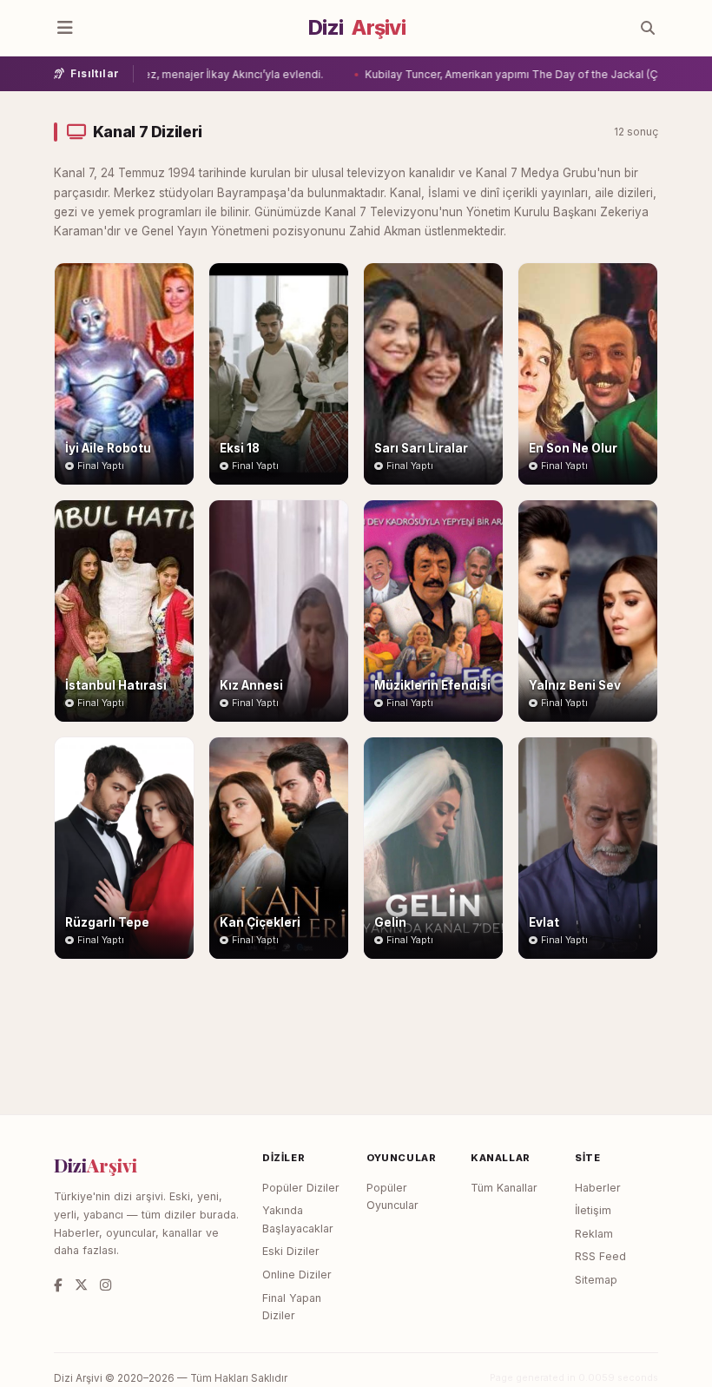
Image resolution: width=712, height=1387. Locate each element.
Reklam (594, 1233)
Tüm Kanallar (504, 1187)
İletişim (593, 1210)
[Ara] (647, 28)
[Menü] (65, 28)
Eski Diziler (291, 1251)
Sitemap (596, 1279)
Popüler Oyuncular (392, 1196)
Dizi (356, 28)
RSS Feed (600, 1256)
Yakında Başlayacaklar (297, 1219)
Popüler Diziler (301, 1187)
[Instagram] (105, 1285)
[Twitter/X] (81, 1285)
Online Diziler (297, 1274)
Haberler (598, 1187)
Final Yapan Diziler (291, 1307)
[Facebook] (58, 1285)
